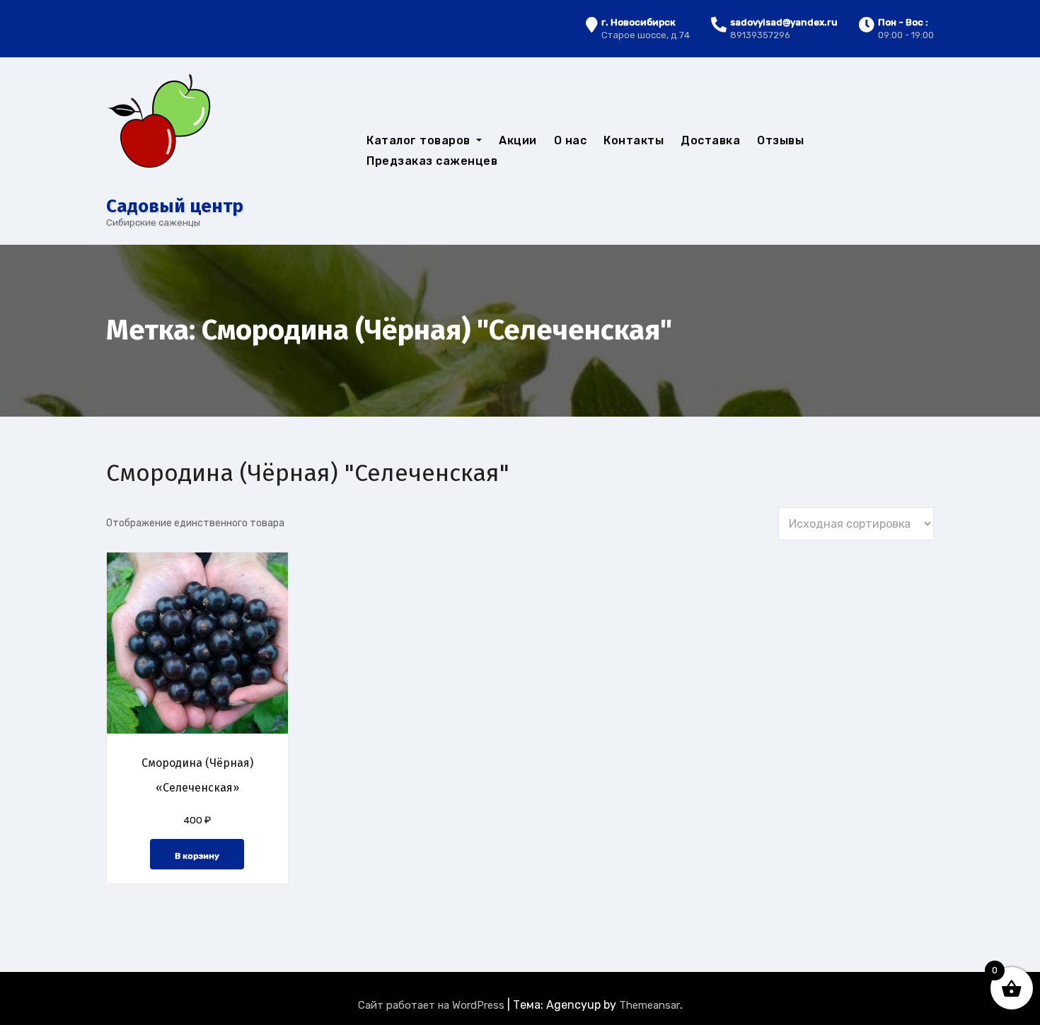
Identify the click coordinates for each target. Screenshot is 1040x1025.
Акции (518, 140)
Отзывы (780, 140)
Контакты (633, 140)
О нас (570, 140)
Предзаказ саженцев (431, 161)
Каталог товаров (419, 140)
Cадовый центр (174, 206)
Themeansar (649, 1005)
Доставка (710, 140)
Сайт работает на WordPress (432, 1005)
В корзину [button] (197, 856)
